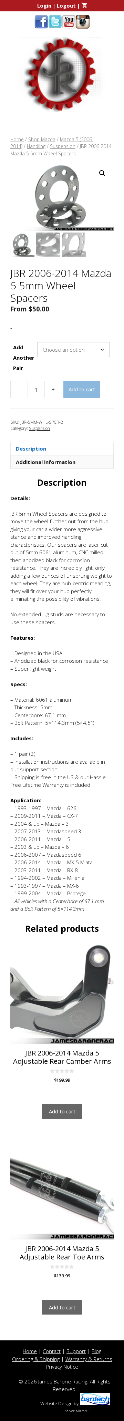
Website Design (56, 1403)
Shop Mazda (41, 139)
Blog (96, 1351)
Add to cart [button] (62, 1111)
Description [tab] (31, 448)
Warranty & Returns (88, 1359)
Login (44, 5)
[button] (102, 173)
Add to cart (82, 389)
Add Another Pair (23, 357)
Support (76, 1351)
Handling (36, 146)
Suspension (62, 146)
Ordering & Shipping (36, 1359)
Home (17, 139)
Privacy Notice (62, 1366)
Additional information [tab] (45, 462)
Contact (52, 1351)
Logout (66, 5)
